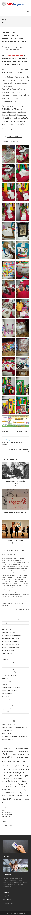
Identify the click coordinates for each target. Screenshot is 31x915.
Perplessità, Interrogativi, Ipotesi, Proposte (13, 703)
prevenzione (21, 790)
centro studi (6, 761)
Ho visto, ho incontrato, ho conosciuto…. (12, 669)
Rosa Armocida (21, 795)
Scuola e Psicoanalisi (7, 721)
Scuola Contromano (7, 718)
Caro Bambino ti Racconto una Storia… (12, 635)
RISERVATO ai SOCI (6, 715)
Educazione (12, 772)
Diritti (19, 769)
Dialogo (13, 769)
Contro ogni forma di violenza (10, 644)
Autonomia (25, 754)
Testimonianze (6, 733)
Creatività (11, 766)
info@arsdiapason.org (15, 136)
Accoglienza (8, 749)
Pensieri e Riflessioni (7, 693)
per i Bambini (5, 700)
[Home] (2, 22)
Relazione (17, 793)
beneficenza (18, 431)
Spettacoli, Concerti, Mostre (9, 724)
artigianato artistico (9, 431)
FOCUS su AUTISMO (7, 663)
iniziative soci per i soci (8, 672)
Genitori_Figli (8, 781)
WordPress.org (6, 816)
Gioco (8, 784)
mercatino (10, 433)
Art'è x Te (4, 626)
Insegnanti (15, 784)
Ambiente (23, 749)
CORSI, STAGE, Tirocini (7, 650)
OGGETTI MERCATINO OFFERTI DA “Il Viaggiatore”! (15, 513)
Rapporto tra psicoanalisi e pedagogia (15, 482)
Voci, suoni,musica (7, 739)
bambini (7, 757)
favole (5, 778)
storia (22, 799)
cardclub (15, 757)
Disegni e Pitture (6, 653)
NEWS (3, 684)
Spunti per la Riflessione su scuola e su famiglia (14, 727)
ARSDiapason (7, 47)
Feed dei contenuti (7, 812)
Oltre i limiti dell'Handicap (8, 690)
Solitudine (17, 799)
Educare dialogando (7, 657)
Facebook (12, 903)
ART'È (3, 623)
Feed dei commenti (7, 814)
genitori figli (5, 666)
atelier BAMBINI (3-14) (7, 632)
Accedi (3, 811)
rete (11, 796)
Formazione (13, 778)
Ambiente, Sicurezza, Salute (9, 620)
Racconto (7, 793)
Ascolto (17, 754)
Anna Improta (7, 751)
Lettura (6, 787)
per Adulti (4, 696)
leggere (24, 784)
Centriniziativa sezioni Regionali (10, 641)
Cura (6, 769)
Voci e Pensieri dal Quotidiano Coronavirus (13, 736)
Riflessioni (4, 712)
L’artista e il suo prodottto (15, 541)
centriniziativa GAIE (24, 757)
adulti (16, 748)
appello (15, 751)
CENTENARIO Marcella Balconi (9, 638)
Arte (8, 754)
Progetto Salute (6, 709)
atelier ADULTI (5, 629)
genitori (21, 778)
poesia (10, 789)
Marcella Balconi (15, 786)
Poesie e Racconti (6, 706)
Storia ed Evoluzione (7, 730)
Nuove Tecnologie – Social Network (11, 687)
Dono (22, 431)
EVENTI (6, 49)
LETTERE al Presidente (7, 681)
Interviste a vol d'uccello (8, 675)
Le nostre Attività (14, 49)
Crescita (22, 765)
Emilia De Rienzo (20, 776)
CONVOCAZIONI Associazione (10, 647)
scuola (7, 798)
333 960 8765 (9, 900)
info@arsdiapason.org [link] (9, 896)
